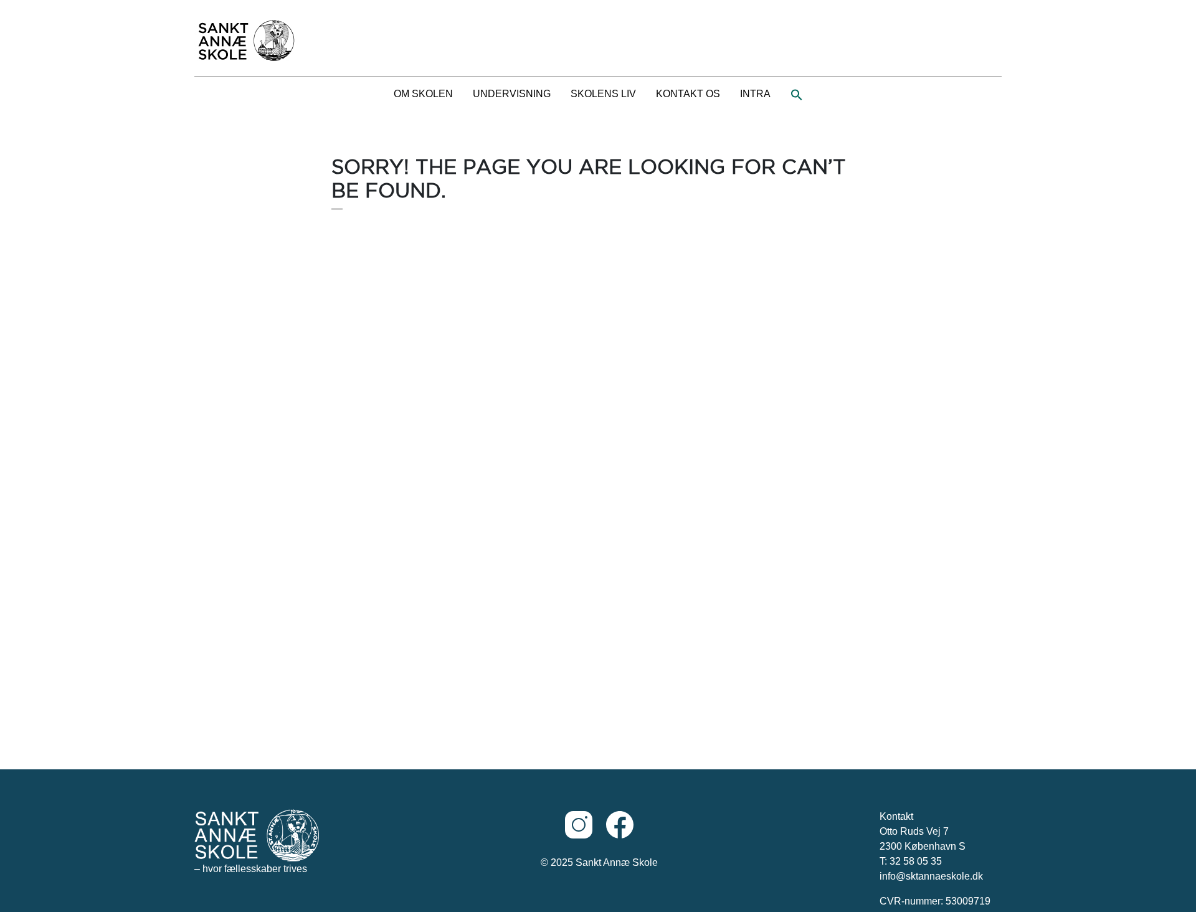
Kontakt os (688, 93)
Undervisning (512, 93)
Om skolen (423, 93)
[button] (797, 93)
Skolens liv (603, 93)
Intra (755, 93)
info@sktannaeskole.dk (931, 876)
